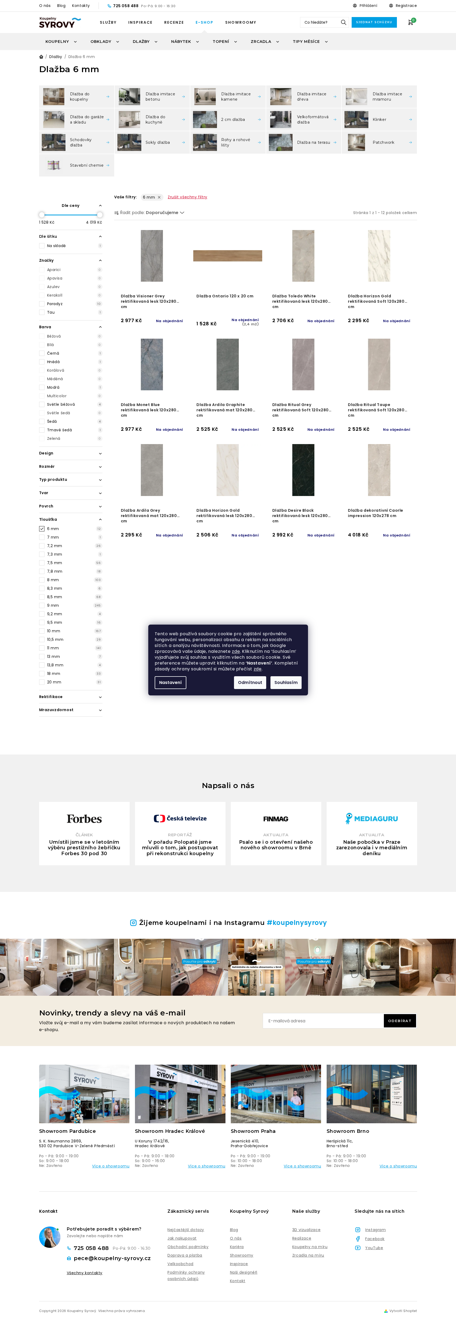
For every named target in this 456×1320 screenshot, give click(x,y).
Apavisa (74, 278)
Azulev (74, 286)
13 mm (74, 656)
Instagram (375, 1229)
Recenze (174, 22)
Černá (74, 353)
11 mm (74, 648)
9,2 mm (74, 614)
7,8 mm (74, 571)
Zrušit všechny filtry (187, 197)
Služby (108, 22)
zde (236, 651)
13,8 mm (74, 665)
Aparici (74, 269)
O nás (45, 5)
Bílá (74, 344)
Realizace (301, 1238)
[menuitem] (61, 41)
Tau (74, 312)
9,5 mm (74, 622)
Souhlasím (286, 682)
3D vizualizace (306, 1229)
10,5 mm (74, 639)
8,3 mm (74, 588)
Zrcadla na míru (308, 1255)
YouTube (374, 1248)
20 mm (74, 682)
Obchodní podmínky (187, 1246)
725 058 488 (126, 6)
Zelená (74, 438)
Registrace (406, 5)
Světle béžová (74, 404)
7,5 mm (74, 562)
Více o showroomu (111, 1166)
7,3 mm (74, 554)
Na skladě (74, 245)
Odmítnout (250, 682)
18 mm (74, 673)
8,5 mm (74, 597)
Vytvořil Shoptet (403, 1311)
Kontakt (237, 1281)
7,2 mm (74, 545)
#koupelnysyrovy (297, 922)
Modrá (74, 387)
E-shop (204, 22)
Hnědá (74, 361)
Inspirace (140, 22)
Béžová (74, 336)
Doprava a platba (184, 1255)
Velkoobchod (180, 1263)
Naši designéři (243, 1272)
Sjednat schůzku (374, 22)
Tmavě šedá (74, 430)
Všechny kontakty (85, 1273)
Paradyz (74, 303)
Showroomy (240, 22)
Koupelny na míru (310, 1246)
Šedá (74, 421)
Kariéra (237, 1246)
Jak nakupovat (182, 1238)
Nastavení (170, 682)
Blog (61, 5)
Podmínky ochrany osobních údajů (186, 1275)
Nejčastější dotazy (185, 1229)
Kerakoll (74, 295)
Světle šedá (74, 413)
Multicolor (74, 396)
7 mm (74, 537)
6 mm (74, 528)
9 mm (74, 605)
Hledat (343, 22)
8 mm (74, 580)
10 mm (74, 631)
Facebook (375, 1238)
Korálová (74, 370)
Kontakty (81, 5)
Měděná (74, 379)
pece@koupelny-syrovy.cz (112, 1258)
